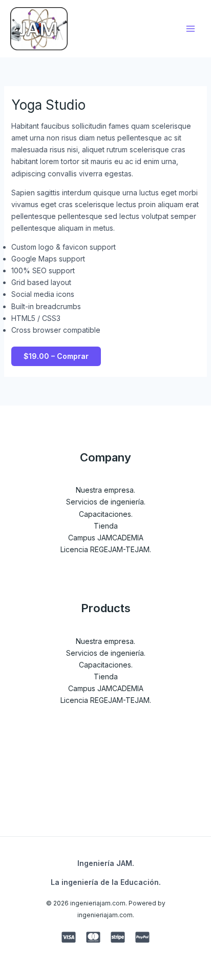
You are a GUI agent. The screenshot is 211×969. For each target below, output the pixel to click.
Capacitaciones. (106, 514)
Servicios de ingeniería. (105, 501)
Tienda (106, 525)
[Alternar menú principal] (190, 28)
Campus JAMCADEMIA (105, 537)
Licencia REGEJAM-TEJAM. (105, 549)
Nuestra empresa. (105, 490)
